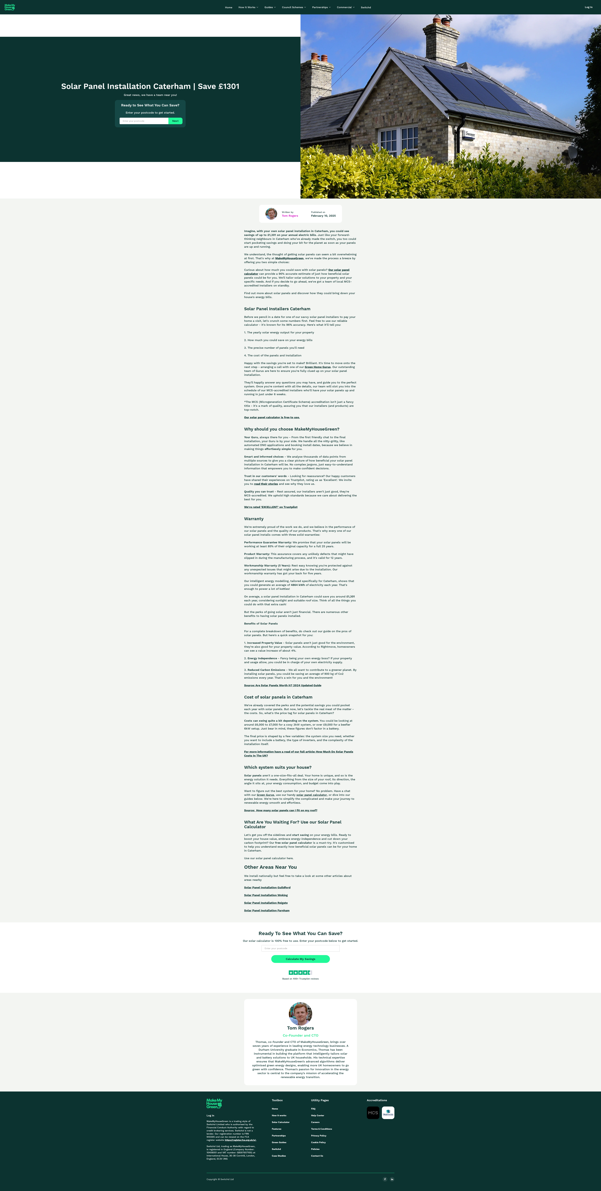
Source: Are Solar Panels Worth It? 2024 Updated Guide (282, 685)
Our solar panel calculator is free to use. (272, 417)
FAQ (313, 1108)
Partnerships (279, 1135)
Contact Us (317, 1156)
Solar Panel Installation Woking (266, 895)
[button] (248, 7)
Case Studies (279, 1156)
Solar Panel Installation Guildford (267, 887)
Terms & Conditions (321, 1129)
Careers (315, 1122)
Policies (315, 1149)
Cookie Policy (318, 1142)
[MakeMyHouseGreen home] (214, 1103)
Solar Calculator (281, 1122)
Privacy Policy (318, 1135)
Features (276, 1129)
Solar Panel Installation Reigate (266, 902)
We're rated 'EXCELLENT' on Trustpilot (271, 507)
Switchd (366, 7)
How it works (279, 1115)
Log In (589, 7)
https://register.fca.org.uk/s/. (240, 1140)
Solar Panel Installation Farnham (267, 910)
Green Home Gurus (318, 367)
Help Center (317, 1115)
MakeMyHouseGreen (289, 258)
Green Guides (279, 1142)
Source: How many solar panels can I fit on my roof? (280, 810)
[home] (10, 7)
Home (228, 7)
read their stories (266, 483)
